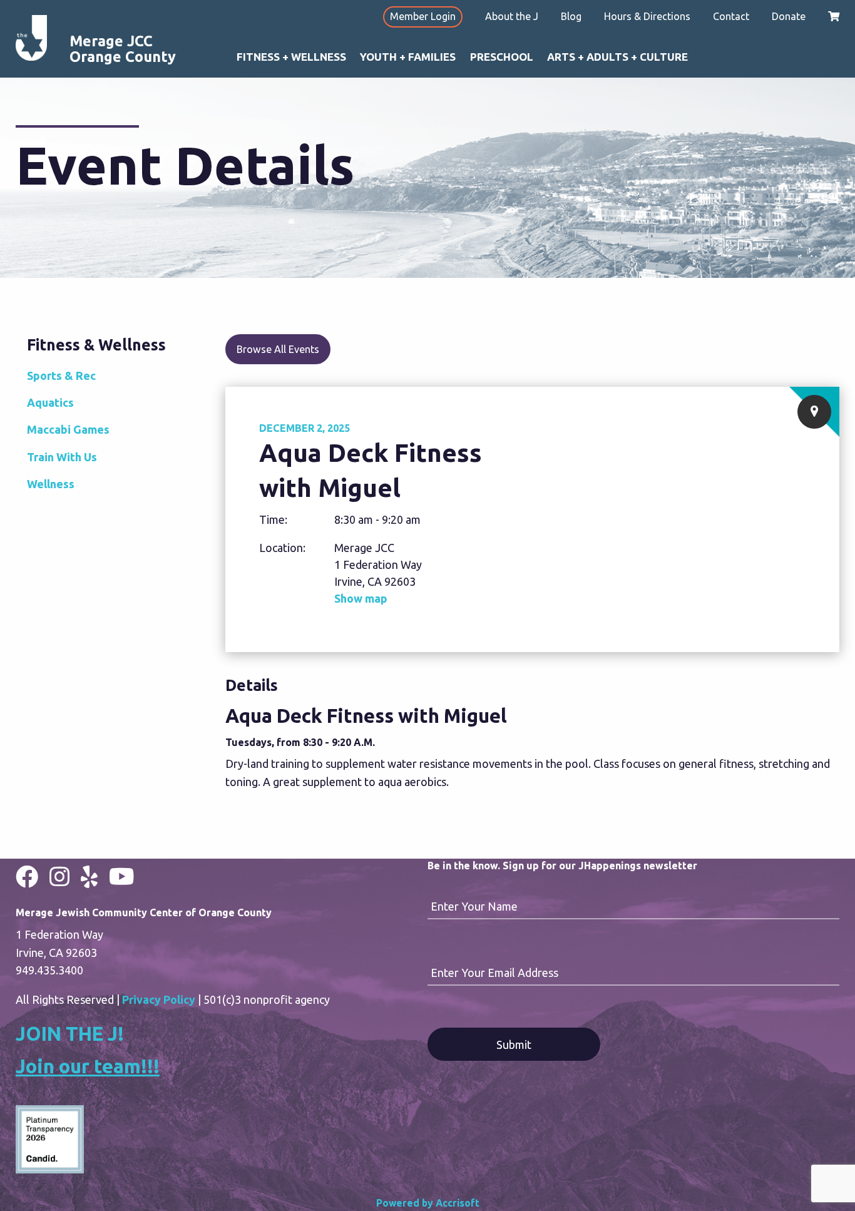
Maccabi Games (68, 429)
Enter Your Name (474, 906)
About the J (511, 16)
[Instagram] (59, 876)
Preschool (501, 57)
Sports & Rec (61, 375)
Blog (571, 16)
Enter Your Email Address (494, 972)
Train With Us (62, 457)
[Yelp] (89, 876)
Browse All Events (278, 349)
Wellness (50, 484)
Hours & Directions (647, 16)
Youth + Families (408, 57)
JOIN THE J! (70, 1034)
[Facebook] (27, 876)
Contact (731, 16)
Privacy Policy (158, 999)
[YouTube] (122, 876)
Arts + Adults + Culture (617, 57)
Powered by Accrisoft (427, 1202)
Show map (360, 598)
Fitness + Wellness (291, 57)
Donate (789, 16)
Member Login (423, 16)
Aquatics (50, 402)
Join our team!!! (88, 1066)
